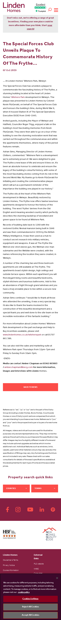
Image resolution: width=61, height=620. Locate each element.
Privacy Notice (9, 566)
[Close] (57, 578)
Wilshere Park (18, 97)
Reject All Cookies (30, 607)
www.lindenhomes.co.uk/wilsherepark (22, 335)
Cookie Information (11, 571)
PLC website (39, 564)
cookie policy (24, 592)
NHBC (36, 569)
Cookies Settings (30, 599)
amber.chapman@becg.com (18, 367)
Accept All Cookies (30, 615)
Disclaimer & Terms (10, 560)
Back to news (30, 387)
